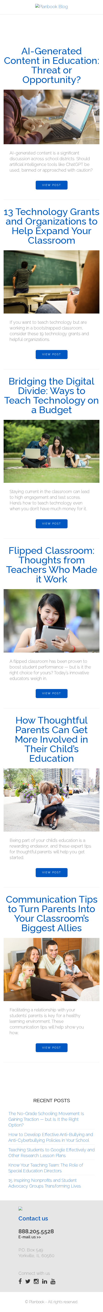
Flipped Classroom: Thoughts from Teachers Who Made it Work (51, 565)
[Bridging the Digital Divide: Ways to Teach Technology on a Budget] (51, 451)
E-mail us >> (29, 1237)
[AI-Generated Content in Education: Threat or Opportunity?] (51, 117)
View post (51, 185)
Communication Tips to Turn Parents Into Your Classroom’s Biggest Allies (51, 913)
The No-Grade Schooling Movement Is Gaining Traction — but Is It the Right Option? (46, 1119)
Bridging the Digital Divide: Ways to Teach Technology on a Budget (51, 395)
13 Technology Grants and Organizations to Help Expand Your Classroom (51, 226)
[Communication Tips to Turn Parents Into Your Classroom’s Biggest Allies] (51, 969)
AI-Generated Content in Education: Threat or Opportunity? (51, 65)
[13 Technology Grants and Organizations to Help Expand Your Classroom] (51, 282)
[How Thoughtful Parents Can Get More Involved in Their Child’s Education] (51, 800)
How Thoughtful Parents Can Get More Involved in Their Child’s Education (51, 739)
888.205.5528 (36, 1231)
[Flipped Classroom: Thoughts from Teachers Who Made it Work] (51, 621)
